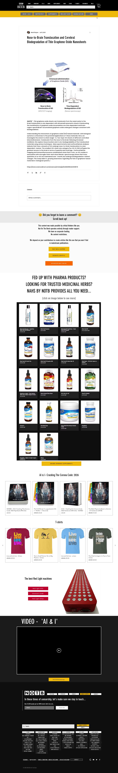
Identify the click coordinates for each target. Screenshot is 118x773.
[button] (99, 6)
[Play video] (59, 650)
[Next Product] (115, 545)
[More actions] (90, 32)
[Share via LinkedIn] (36, 172)
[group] (59, 498)
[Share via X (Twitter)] (32, 172)
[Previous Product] (3, 545)
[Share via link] (40, 172)
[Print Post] (45, 172)
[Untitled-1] (90, 760)
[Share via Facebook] (28, 172)
